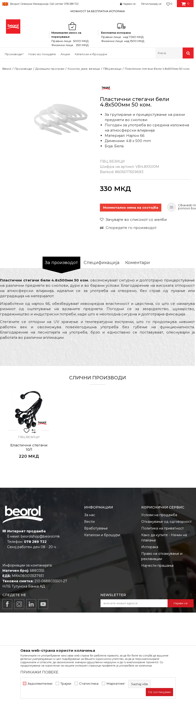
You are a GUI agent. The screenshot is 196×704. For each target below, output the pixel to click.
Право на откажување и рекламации (161, 556)
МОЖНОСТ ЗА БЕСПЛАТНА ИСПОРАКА (98, 11)
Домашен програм (49, 68)
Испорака (149, 547)
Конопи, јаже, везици (84, 68)
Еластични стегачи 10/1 (29, 447)
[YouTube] (43, 604)
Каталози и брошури (102, 535)
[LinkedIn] (31, 604)
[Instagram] (19, 604)
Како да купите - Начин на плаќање (164, 537)
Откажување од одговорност (166, 521)
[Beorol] (13, 26)
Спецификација (102, 262)
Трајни (65, 683)
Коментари (137, 262)
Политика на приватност (162, 528)
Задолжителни (39, 683)
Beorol (6, 68)
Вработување (96, 528)
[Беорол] (106, 87)
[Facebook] (7, 604)
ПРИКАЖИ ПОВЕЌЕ (39, 672)
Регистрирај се (151, 3)
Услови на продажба (159, 515)
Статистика (88, 683)
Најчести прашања (157, 565)
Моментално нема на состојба (130, 207)
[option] (98, 11)
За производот (61, 262)
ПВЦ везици (112, 68)
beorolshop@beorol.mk (40, 536)
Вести (89, 521)
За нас (89, 515)
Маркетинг (115, 683)
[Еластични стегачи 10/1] (29, 410)
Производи (23, 68)
